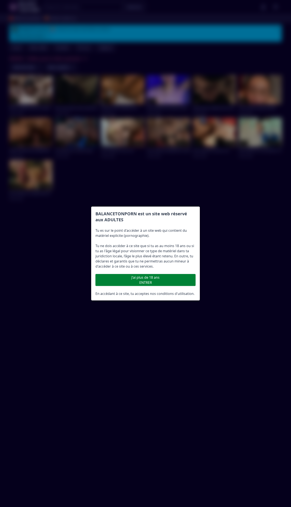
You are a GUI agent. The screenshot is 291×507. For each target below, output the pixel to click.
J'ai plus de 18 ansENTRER (145, 280)
